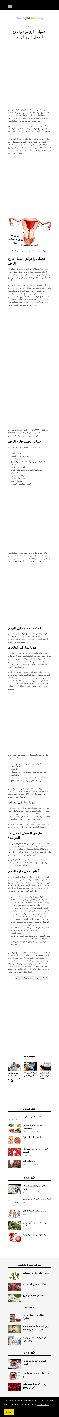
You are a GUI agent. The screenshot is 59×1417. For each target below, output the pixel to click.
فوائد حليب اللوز (29, 1161)
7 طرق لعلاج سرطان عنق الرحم (35, 1234)
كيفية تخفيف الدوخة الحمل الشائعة (45, 1075)
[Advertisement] (29, 70)
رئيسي (35, 26)
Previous (4, 1070)
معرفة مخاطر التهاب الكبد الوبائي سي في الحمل (14, 1077)
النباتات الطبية (41, 977)
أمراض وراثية (28, 977)
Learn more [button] (43, 1404)
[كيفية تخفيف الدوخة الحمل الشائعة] (46, 1066)
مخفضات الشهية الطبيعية (32, 1116)
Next (55, 1070)
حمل (29, 26)
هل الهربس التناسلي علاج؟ (33, 1137)
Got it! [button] (9, 1412)
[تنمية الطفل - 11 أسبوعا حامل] (30, 1066)
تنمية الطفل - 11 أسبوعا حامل (30, 1074)
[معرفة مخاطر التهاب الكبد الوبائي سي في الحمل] (14, 1066)
